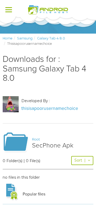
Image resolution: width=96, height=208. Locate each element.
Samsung (25, 38)
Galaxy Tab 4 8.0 (51, 38)
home (8, 38)
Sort (80, 160)
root (36, 139)
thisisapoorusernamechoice (49, 108)
